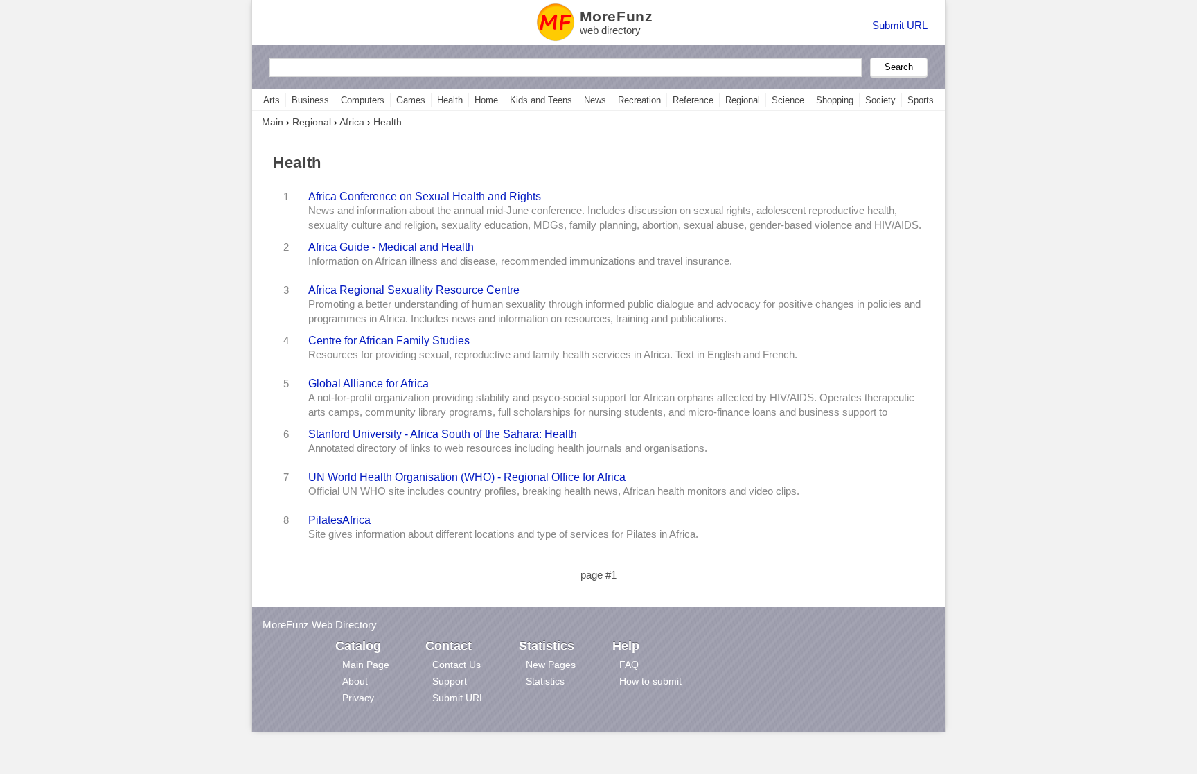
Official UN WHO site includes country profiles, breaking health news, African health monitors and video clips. (553, 491)
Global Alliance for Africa (368, 383)
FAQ (629, 664)
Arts (271, 100)
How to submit (650, 681)
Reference (693, 100)
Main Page (365, 664)
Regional (742, 100)
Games (410, 100)
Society (880, 100)
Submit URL (900, 25)
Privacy (358, 697)
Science (788, 100)
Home (486, 100)
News (595, 100)
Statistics (545, 681)
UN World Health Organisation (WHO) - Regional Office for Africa (467, 476)
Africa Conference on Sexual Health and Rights (424, 196)
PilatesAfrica (339, 519)
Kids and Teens (541, 100)
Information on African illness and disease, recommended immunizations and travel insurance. (520, 261)
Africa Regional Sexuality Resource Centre (414, 289)
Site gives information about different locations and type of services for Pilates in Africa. (503, 534)
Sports (920, 100)
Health (450, 100)
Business (310, 100)
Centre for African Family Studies (389, 340)
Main (272, 121)
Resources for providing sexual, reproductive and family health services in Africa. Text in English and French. (552, 354)
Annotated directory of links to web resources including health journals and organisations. (507, 448)
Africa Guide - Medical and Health (391, 246)
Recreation (639, 100)
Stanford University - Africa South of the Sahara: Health (442, 434)
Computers (362, 100)
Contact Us (456, 664)
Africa (351, 121)
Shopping (834, 100)
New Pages (551, 664)
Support (449, 681)
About (355, 681)
